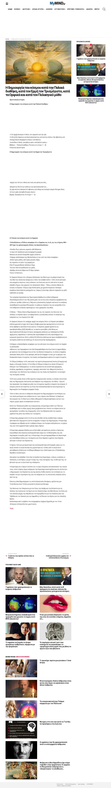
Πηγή (11, 508)
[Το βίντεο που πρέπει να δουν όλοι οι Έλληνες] (2, 394)
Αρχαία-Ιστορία (37, 9)
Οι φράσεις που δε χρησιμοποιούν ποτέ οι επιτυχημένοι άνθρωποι (53, 743)
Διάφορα (89, 9)
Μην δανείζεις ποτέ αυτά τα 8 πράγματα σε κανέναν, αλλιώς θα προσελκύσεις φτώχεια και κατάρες (54, 589)
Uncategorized (22, 657)
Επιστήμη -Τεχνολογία (75, 9)
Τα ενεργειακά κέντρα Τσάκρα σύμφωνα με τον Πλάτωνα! (52, 702)
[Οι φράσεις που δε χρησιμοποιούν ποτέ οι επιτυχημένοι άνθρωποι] (21, 750)
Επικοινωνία (60, 784)
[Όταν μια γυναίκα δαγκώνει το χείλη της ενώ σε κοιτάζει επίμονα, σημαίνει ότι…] (55, 604)
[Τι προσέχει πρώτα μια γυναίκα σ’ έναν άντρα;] (21, 668)
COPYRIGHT (90, 784)
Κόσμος (17, 9)
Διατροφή (26, 9)
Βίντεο (97, 9)
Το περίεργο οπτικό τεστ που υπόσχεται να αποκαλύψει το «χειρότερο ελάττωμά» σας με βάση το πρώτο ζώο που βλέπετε (55, 645)
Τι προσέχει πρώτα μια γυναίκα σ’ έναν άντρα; (55, 661)
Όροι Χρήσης (81, 784)
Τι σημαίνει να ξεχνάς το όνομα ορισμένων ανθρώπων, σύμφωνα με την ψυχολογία (20, 644)
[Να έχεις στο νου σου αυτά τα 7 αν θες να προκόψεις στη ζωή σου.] (21, 730)
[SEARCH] (104, 9)
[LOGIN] (7, 3)
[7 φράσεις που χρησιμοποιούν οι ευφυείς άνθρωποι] (21, 576)
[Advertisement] (55, 24)
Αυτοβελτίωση (59, 9)
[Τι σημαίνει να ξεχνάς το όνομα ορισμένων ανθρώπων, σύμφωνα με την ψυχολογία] (21, 631)
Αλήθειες (49, 9)
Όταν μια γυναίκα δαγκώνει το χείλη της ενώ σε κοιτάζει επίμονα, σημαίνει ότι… (55, 616)
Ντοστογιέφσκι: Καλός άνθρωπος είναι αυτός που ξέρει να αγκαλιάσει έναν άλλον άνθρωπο (55, 683)
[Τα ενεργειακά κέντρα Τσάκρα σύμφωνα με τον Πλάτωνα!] (21, 709)
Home (10, 9)
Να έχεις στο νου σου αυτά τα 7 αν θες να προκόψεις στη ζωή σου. (55, 722)
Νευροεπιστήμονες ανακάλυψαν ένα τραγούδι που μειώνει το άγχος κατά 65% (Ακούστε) (20, 616)
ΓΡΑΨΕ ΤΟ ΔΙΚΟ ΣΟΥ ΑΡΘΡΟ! (64, 786)
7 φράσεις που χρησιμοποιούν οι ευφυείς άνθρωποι (19, 588)
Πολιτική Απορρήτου (70, 784)
